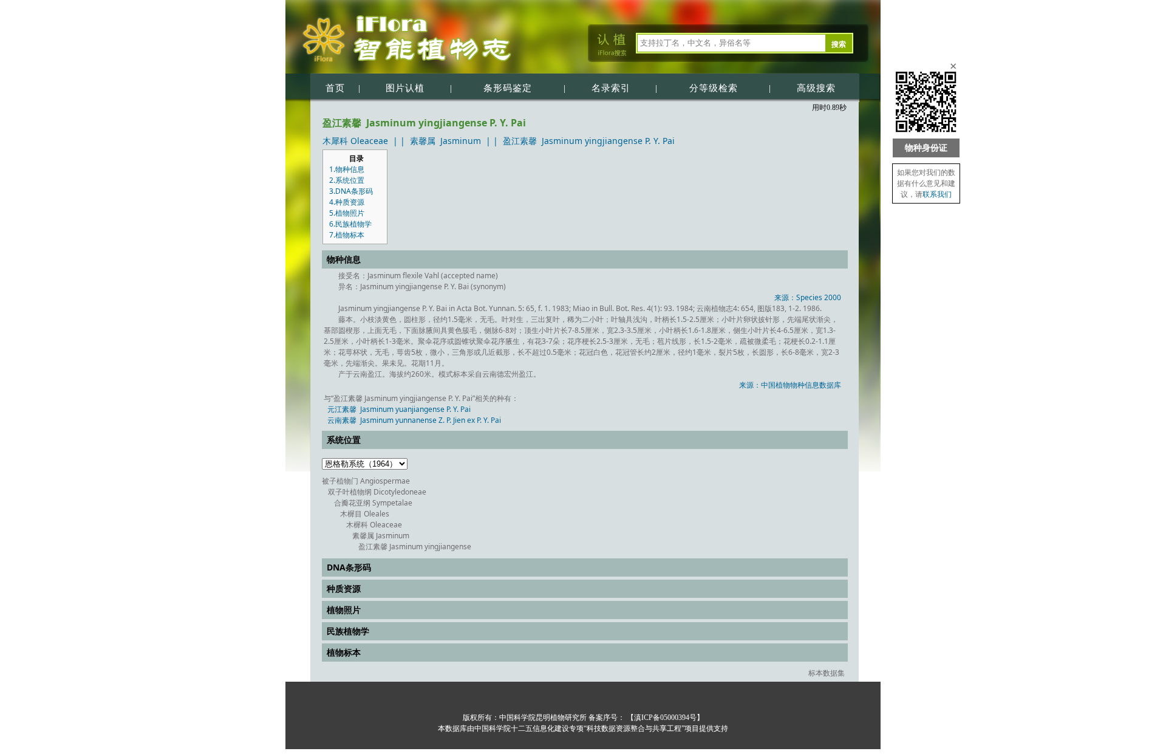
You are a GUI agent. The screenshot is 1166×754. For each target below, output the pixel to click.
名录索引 (611, 88)
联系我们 (937, 194)
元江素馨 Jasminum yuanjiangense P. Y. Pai (399, 409)
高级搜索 (816, 88)
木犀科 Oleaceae (355, 140)
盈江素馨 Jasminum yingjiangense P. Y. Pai (589, 140)
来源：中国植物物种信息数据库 (790, 385)
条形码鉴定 (507, 88)
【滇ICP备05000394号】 (664, 717)
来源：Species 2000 (807, 297)
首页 (335, 88)
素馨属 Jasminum (445, 140)
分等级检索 (713, 88)
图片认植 (405, 88)
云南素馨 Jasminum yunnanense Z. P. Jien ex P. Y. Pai (414, 420)
